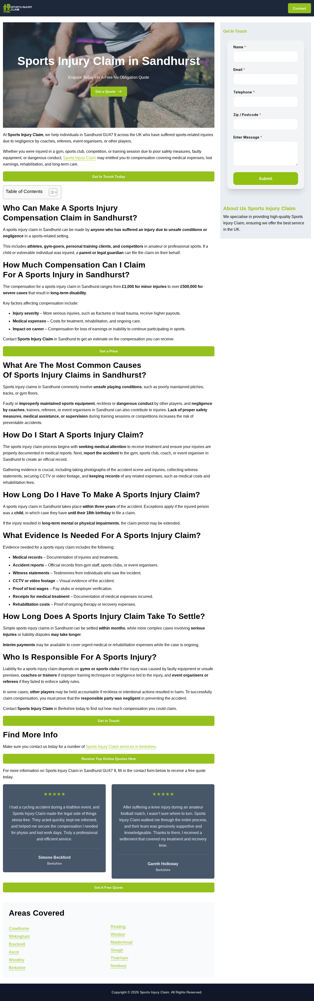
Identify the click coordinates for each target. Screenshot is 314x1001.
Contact (299, 8)
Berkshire (17, 968)
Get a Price (109, 351)
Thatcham (119, 958)
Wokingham (19, 936)
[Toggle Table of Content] (50, 192)
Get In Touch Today (108, 177)
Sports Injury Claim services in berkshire (121, 746)
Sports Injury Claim (79, 158)
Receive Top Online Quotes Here (108, 759)
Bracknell (17, 944)
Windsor (118, 934)
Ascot (14, 952)
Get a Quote (105, 91)
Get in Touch (108, 721)
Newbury (118, 966)
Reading (118, 926)
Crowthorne (19, 928)
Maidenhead (121, 942)
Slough (117, 950)
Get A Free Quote (108, 887)
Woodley (16, 960)
